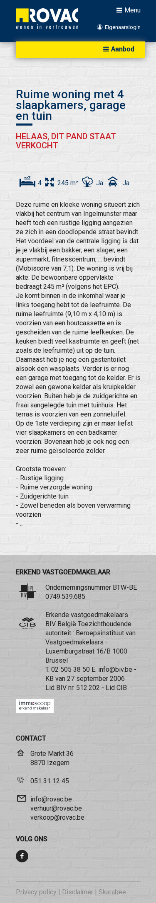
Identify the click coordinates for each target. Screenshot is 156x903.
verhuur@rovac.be (56, 808)
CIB (121, 688)
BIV (61, 688)
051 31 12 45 (49, 781)
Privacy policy (36, 892)
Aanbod (122, 49)
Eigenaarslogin (122, 27)
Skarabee (112, 892)
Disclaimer (77, 892)
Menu (132, 10)
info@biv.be (115, 669)
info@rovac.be (51, 799)
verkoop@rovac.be (57, 817)
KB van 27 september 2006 (85, 679)
